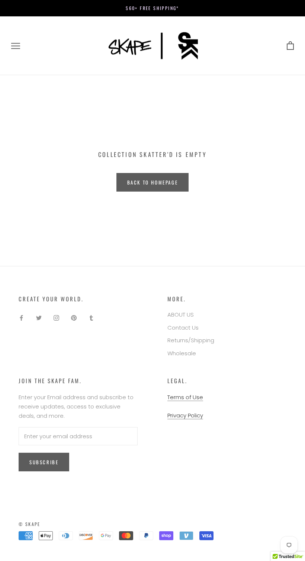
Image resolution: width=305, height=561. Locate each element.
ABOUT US (180, 314)
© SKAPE (30, 524)
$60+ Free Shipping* (152, 8)
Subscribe (43, 462)
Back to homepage (152, 182)
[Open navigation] (15, 45)
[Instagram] (56, 317)
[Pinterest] (74, 317)
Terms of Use (185, 397)
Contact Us (183, 327)
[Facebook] (21, 317)
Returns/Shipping (190, 340)
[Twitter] (39, 317)
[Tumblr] (91, 317)
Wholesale (181, 353)
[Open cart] (290, 46)
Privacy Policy (185, 415)
